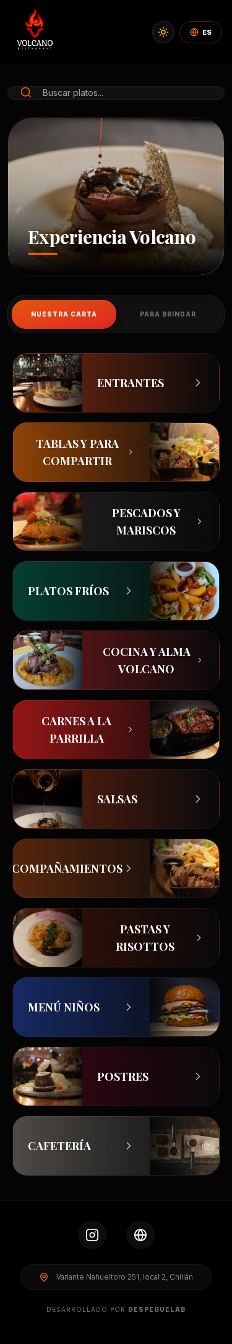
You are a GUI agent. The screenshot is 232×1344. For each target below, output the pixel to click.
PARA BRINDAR (168, 314)
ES (207, 32)
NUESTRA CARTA (64, 314)
